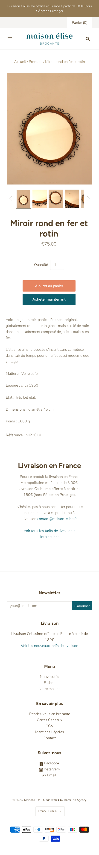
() (79, 22)
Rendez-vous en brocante (49, 714)
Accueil (20, 61)
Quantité (41, 264)
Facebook (51, 763)
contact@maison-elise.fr (56, 518)
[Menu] (9, 39)
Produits (35, 61)
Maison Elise (32, 800)
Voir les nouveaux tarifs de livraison (49, 645)
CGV (49, 726)
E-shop (49, 682)
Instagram (51, 769)
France (48, 811)
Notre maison (50, 688)
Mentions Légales (49, 732)
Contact (50, 738)
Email (51, 775)
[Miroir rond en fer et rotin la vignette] (23, 199)
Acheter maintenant (49, 299)
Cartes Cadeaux (49, 720)
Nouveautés (49, 676)
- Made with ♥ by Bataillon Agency (64, 800)
